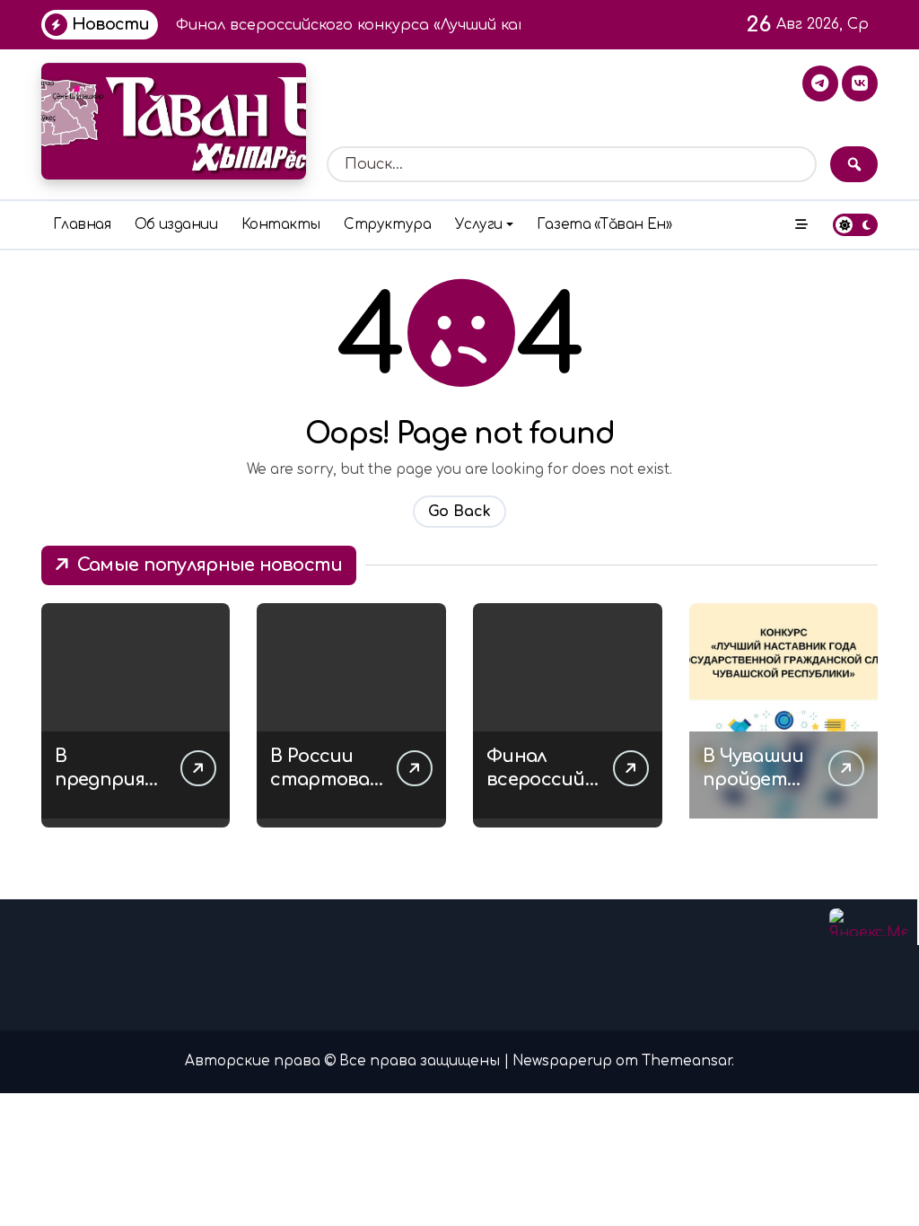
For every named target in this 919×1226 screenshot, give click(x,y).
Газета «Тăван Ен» (604, 224)
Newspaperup (562, 1061)
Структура (387, 224)
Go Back (459, 512)
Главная (82, 224)
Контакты (280, 224)
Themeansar (686, 1061)
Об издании (176, 224)
